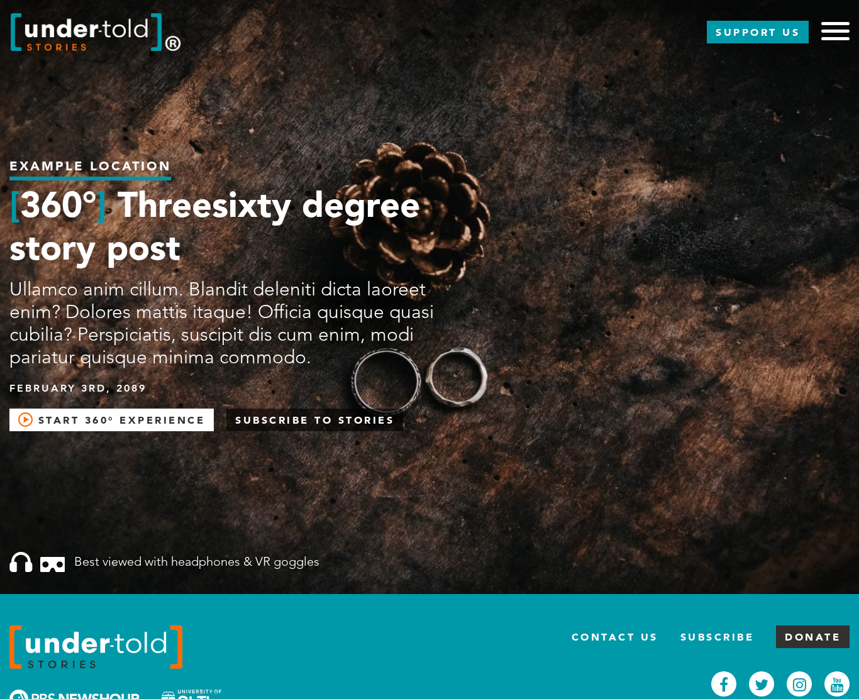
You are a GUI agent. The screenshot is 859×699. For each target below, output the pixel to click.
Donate (813, 636)
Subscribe (717, 636)
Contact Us (615, 636)
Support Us (758, 32)
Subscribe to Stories (314, 420)
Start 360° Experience (119, 420)
